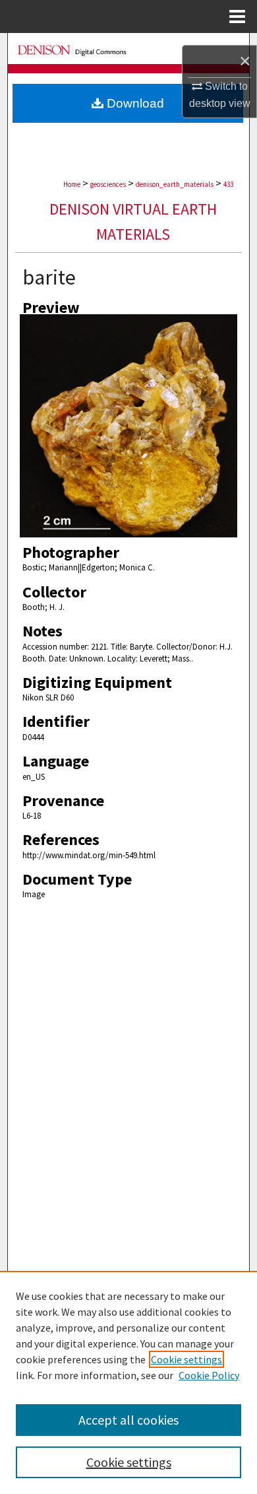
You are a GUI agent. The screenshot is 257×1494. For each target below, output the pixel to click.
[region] (128, 1382)
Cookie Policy (209, 1375)
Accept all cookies (128, 1419)
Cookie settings (186, 1359)
